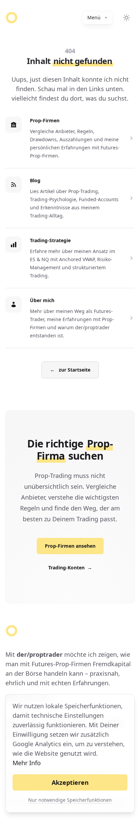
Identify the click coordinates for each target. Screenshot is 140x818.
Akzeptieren (70, 782)
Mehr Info (27, 763)
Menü (94, 17)
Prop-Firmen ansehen (70, 546)
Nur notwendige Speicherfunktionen (70, 800)
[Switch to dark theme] (126, 17)
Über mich (42, 300)
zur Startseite (70, 369)
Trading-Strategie (50, 240)
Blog (35, 180)
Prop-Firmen (44, 120)
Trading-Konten (70, 567)
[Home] (11, 18)
